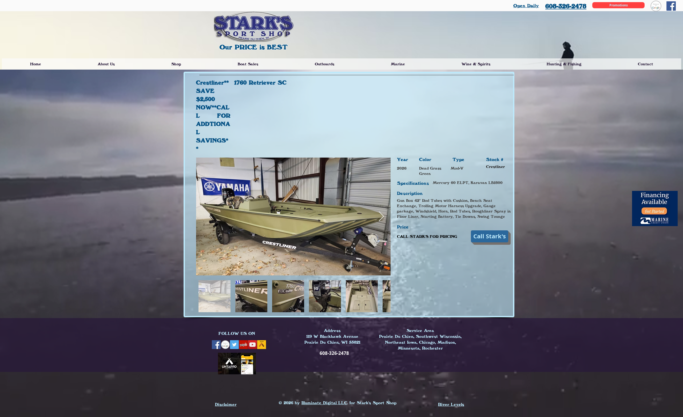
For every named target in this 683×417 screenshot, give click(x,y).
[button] (462, 118)
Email (222, 258)
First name (225, 242)
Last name (283, 242)
